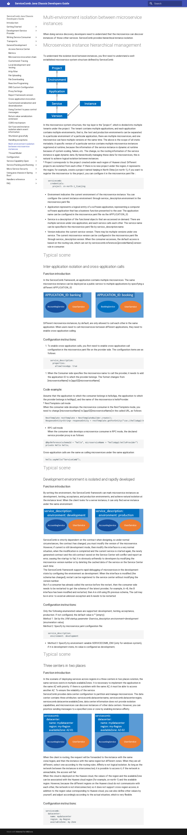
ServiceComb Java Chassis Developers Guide (20, 17)
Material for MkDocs (24, 832)
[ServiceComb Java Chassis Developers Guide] (8, 3)
